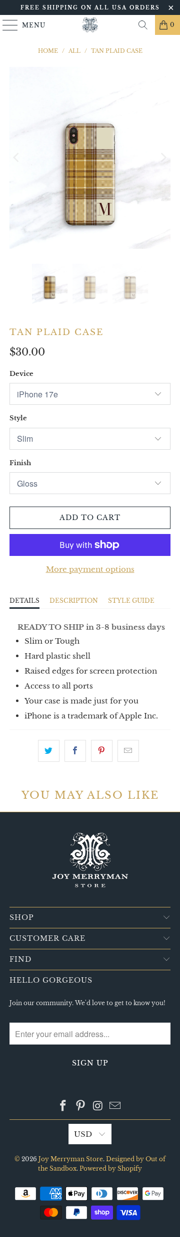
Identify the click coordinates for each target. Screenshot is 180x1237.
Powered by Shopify (111, 1168)
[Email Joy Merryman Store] (115, 1106)
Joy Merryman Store (70, 1159)
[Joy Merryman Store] (90, 25)
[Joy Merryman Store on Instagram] (98, 1106)
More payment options (90, 569)
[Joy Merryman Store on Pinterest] (81, 1106)
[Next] (163, 158)
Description (74, 600)
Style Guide (131, 600)
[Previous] (17, 158)
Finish (20, 463)
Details (25, 600)
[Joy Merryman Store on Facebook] (63, 1106)
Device (22, 373)
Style (18, 418)
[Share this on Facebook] (75, 751)
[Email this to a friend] (128, 751)
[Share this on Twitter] (49, 751)
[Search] (143, 25)
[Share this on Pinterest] (101, 751)
